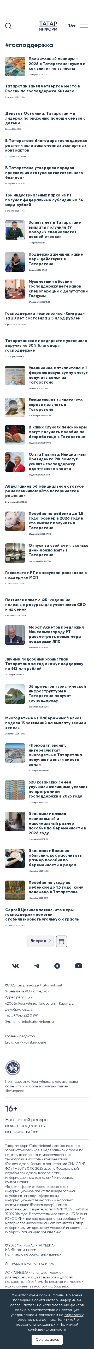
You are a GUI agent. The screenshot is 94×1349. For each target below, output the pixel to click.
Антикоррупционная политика (29, 1263)
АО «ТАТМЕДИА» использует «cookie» (34, 1273)
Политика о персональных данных (33, 1254)
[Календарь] (61, 941)
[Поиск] (8, 26)
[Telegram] (36, 966)
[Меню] (84, 26)
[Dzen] (57, 965)
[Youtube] (79, 966)
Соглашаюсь (47, 1339)
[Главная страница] (49, 26)
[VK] (15, 965)
